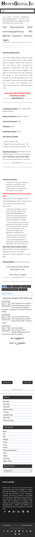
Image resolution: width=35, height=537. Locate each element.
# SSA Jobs (23, 289)
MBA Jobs (6, 418)
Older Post (27, 382)
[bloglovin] (19, 531)
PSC (4, 437)
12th (9, 17)
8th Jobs (6, 401)
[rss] (26, 531)
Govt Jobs (16, 17)
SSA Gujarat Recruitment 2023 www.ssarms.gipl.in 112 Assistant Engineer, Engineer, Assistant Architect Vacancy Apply (17, 307)
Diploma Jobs (8, 409)
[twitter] (9, 512)
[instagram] (23, 512)
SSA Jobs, (16, 47)
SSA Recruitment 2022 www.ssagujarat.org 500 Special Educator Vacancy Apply (17, 320)
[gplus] (14, 512)
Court (5, 445)
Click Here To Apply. (17, 275)
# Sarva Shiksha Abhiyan (10, 289)
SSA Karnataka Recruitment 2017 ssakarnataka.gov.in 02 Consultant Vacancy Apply (16, 331)
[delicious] (19, 534)
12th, (10, 45)
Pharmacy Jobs (8, 420)
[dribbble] (22, 531)
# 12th (9, 286)
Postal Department (10, 450)
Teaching (6, 458)
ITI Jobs (6, 412)
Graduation (24, 17)
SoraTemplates (16, 525)
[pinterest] (28, 512)
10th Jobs (6, 404)
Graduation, (22, 45)
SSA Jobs (22, 19)
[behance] (30, 531)
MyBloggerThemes (17, 528)
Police (5, 442)
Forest (5, 447)
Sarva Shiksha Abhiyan (10, 19)
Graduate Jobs (8, 415)
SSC (4, 434)
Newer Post (7, 382)
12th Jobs (6, 407)
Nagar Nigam (7, 461)
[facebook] (5, 512)
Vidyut (5, 456)
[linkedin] (19, 512)
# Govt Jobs (16, 286)
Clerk (5, 453)
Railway (5, 439)
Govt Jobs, (15, 45)
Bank (5, 431)
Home (5, 17)
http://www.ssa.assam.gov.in (15, 213)
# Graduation (26, 286)
